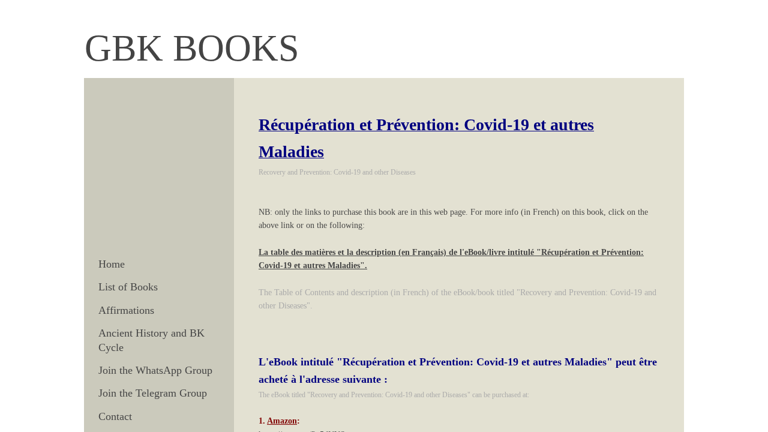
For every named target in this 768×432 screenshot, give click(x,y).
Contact (115, 416)
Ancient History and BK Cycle (151, 340)
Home (111, 264)
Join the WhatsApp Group (155, 370)
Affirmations (126, 310)
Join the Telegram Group (152, 393)
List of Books (128, 287)
